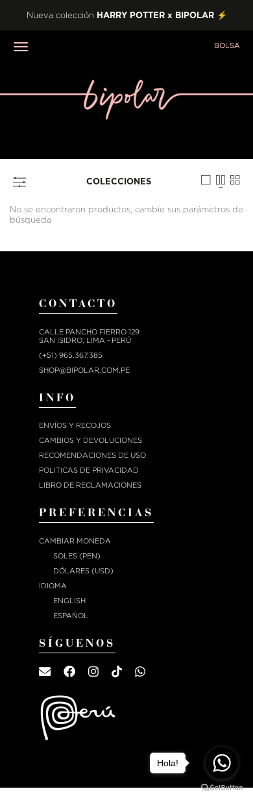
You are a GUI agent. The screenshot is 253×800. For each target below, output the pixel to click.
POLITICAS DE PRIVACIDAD (89, 470)
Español (70, 615)
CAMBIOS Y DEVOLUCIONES (90, 440)
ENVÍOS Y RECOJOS (75, 425)
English (69, 601)
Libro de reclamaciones (90, 485)
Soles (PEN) (77, 556)
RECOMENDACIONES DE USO (92, 455)
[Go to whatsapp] (222, 763)
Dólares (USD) (83, 571)
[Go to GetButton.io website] (222, 787)
